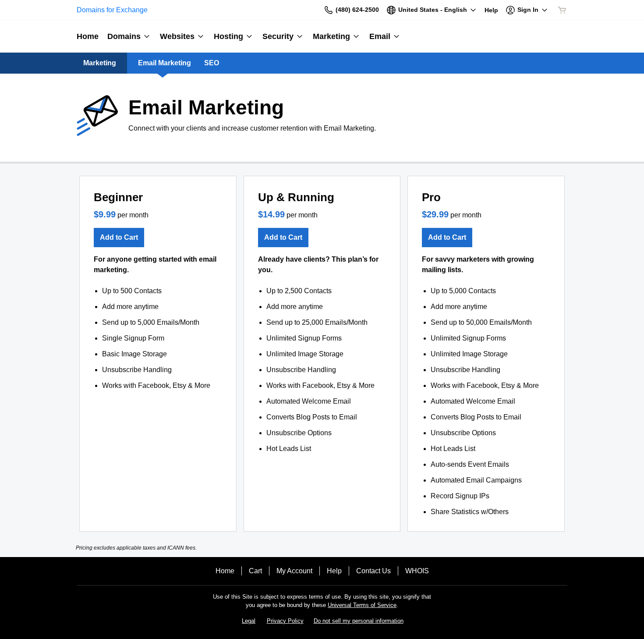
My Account (294, 571)
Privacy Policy (285, 621)
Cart (255, 571)
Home (225, 571)
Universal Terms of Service (362, 605)
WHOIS (417, 571)
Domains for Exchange (112, 10)
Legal (248, 621)
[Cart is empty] (562, 10)
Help (334, 571)
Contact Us (373, 571)
